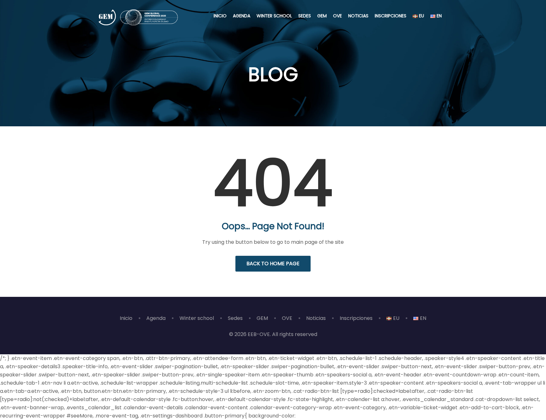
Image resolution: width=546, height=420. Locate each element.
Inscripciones (390, 16)
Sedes (304, 16)
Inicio (220, 16)
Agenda (241, 16)
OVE (337, 16)
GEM (322, 16)
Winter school (274, 16)
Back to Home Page (273, 263)
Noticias (358, 16)
